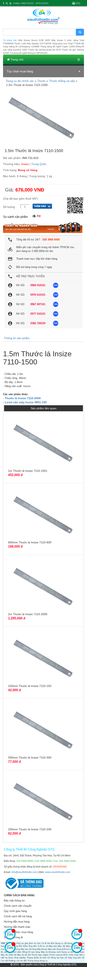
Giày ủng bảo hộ (76, 957)
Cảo (39, 943)
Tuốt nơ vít (43, 946)
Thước (41, 81)
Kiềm (25, 946)
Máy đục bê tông (28, 949)
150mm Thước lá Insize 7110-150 (29, 686)
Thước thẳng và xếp (62, 81)
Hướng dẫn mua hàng (17, 921)
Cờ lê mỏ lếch (48, 943)
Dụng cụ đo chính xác (20, 81)
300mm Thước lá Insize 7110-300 (29, 757)
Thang (30, 957)
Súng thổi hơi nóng (65, 949)
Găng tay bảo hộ (59, 957)
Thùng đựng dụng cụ (38, 961)
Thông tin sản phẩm (17, 338)
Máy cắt (61, 946)
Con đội (4, 961)
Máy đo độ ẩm (24, 955)
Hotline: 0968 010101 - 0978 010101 (31, 3)
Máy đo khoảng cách (51, 952)
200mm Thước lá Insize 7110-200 (29, 829)
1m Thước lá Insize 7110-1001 (27, 470)
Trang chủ (16, 59)
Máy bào (53, 946)
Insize (25, 164)
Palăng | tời (14, 961)
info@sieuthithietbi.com (24, 872)
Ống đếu (33, 946)
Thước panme (56, 955)
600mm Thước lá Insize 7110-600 (29, 542)
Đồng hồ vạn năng (31, 952)
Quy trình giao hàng (15, 911)
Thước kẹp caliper (40, 955)
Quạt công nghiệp (17, 957)
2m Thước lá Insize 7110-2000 (27, 614)
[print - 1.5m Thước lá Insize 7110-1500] (34, 215)
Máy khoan (42, 949)
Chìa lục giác (22, 943)
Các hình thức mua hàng (18, 932)
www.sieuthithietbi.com (57, 872)
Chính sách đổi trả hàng (18, 916)
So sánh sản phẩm (15, 216)
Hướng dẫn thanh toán (17, 926)
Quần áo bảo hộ (42, 957)
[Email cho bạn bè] (38, 215)
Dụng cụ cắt (61, 943)
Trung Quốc (38, 164)
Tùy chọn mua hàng (20, 71)
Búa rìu (32, 943)
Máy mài (52, 949)
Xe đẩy (23, 961)
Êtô (20, 946)
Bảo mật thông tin (14, 900)
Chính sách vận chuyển (18, 905)
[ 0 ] (78, 3)
